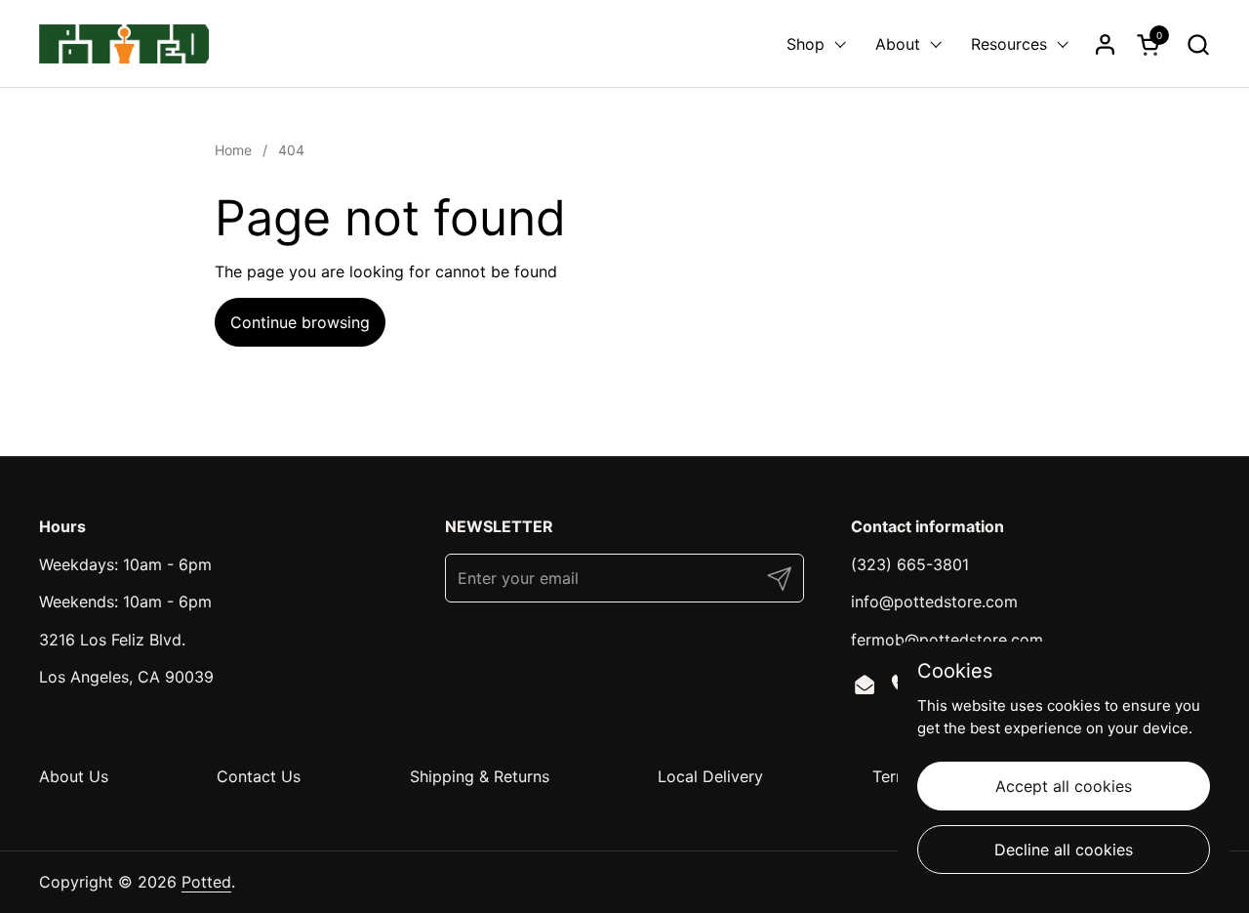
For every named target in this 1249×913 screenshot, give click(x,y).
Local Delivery (710, 776)
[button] (1198, 44)
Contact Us (259, 776)
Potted (206, 882)
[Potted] (124, 43)
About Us (73, 776)
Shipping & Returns (479, 776)
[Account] (1105, 44)
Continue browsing (300, 322)
